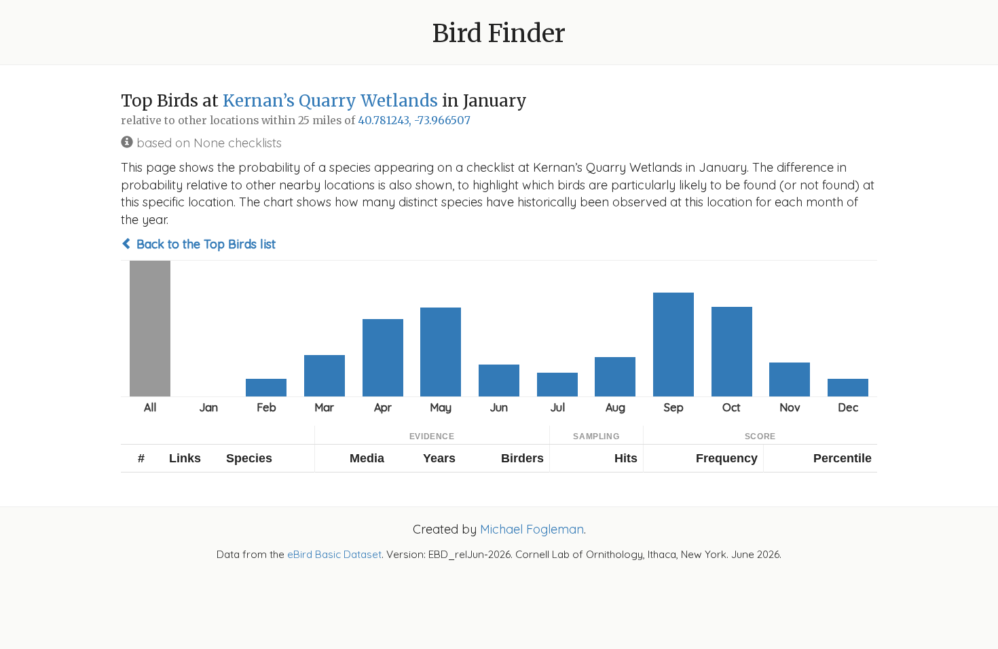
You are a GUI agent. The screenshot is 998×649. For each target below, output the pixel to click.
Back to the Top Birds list (204, 244)
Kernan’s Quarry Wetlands (330, 100)
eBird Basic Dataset (334, 554)
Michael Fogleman (532, 529)
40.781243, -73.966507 (414, 120)
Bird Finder (499, 33)
